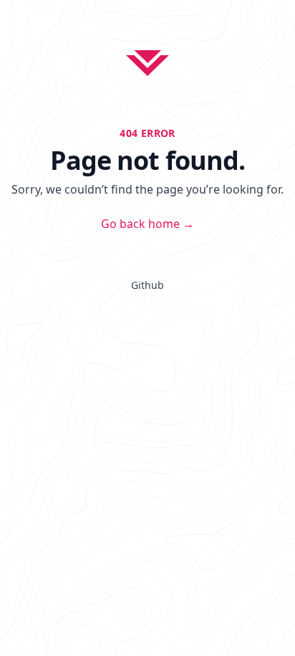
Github (147, 285)
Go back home (147, 224)
